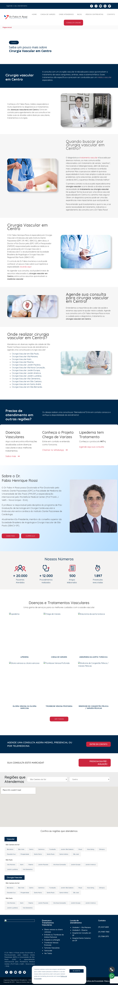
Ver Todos (59, 719)
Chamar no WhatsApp (53, 450)
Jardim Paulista (43, 864)
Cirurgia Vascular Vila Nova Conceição (28, 367)
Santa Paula (50, 854)
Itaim (21, 864)
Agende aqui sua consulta (91, 447)
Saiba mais (11, 456)
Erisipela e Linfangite (52, 940)
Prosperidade (25, 854)
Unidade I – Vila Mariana (81, 927)
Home (34, 14)
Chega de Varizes (47, 14)
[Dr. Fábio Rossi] (15, 17)
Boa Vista (21, 849)
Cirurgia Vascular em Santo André (26, 384)
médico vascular (104, 77)
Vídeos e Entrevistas (94, 14)
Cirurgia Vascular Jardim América (26, 373)
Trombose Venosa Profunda (51, 944)
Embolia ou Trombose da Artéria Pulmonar (54, 936)
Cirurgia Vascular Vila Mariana (25, 356)
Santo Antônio (63, 854)
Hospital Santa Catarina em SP (81, 939)
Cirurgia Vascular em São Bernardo (27, 387)
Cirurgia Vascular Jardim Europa (26, 370)
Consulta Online (73, 23)
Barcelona (10, 849)
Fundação (52, 849)
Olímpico (102, 849)
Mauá (80, 849)
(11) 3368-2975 (103, 936)
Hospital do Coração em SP (81, 934)
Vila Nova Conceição (59, 864)
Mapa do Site (109, 981)
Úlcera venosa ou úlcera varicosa (53, 930)
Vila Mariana (11, 864)
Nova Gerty (90, 849)
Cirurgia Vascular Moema (22, 362)
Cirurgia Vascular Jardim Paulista (26, 365)
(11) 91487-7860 (103, 932)
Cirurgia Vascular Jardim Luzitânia (26, 376)
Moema (30, 864)
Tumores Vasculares (52, 948)
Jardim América (90, 864)
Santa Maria (38, 854)
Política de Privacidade (94, 981)
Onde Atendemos (66, 14)
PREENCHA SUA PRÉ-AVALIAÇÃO (98, 762)
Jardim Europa (75, 864)
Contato (111, 14)
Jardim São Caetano (67, 849)
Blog (79, 14)
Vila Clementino (27, 869)
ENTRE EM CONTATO (98, 744)
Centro (31, 849)
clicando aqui (25, 267)
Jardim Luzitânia (12, 869)
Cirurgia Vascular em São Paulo (25, 354)
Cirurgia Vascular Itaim (21, 359)
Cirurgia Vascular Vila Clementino (26, 378)
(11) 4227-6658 (103, 927)
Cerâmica (41, 849)
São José (76, 854)
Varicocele (48, 951)
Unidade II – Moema (79, 930)
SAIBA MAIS (10, 536)
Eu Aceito (76, 971)
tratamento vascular (89, 157)
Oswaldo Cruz (11, 854)
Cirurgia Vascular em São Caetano (26, 381)
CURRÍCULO (30, 536)
